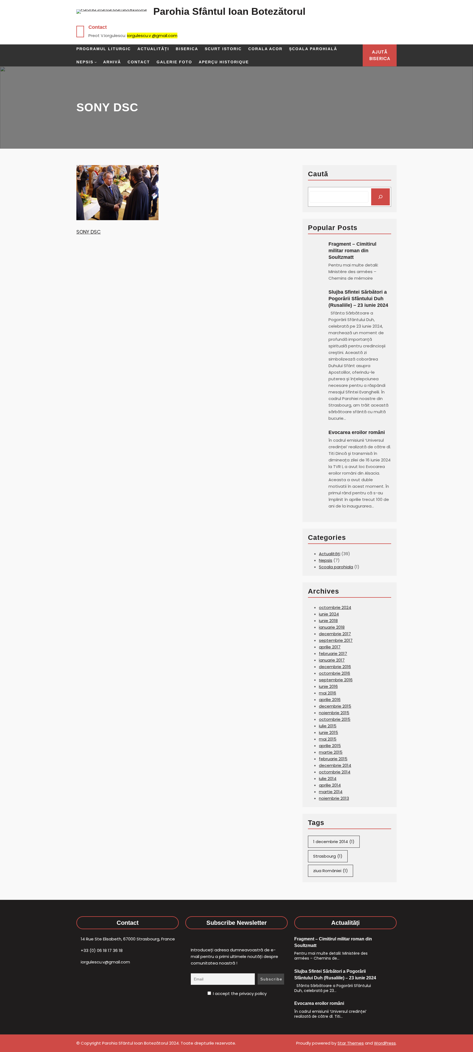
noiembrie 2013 (334, 798)
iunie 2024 (329, 614)
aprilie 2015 (330, 745)
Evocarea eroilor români (357, 432)
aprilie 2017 (330, 647)
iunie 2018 (328, 620)
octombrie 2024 (335, 607)
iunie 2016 (328, 686)
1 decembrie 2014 (333, 841)
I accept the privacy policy (239, 993)
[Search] (380, 196)
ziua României (330, 871)
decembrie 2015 (335, 706)
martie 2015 (330, 752)
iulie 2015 (327, 726)
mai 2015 (327, 739)
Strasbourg (327, 856)
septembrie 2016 (336, 680)
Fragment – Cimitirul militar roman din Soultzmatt (352, 250)
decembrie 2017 (335, 634)
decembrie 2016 (335, 667)
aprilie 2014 (330, 785)
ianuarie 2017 (332, 660)
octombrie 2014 (334, 772)
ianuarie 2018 (332, 627)
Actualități (329, 554)
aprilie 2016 (330, 699)
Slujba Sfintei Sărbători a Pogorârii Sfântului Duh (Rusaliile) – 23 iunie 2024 (358, 298)
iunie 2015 (328, 732)
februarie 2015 (333, 759)
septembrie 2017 (336, 640)
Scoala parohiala (336, 567)
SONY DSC (88, 231)
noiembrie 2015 (334, 713)
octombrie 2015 (334, 719)
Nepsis (325, 560)
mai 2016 (327, 693)
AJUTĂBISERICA (379, 55)
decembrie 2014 (335, 765)
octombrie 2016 (334, 673)
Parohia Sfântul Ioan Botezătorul (229, 11)
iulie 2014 (327, 778)
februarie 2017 (333, 653)
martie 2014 (330, 792)
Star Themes (351, 1043)
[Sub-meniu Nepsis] (95, 62)
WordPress (385, 1043)
